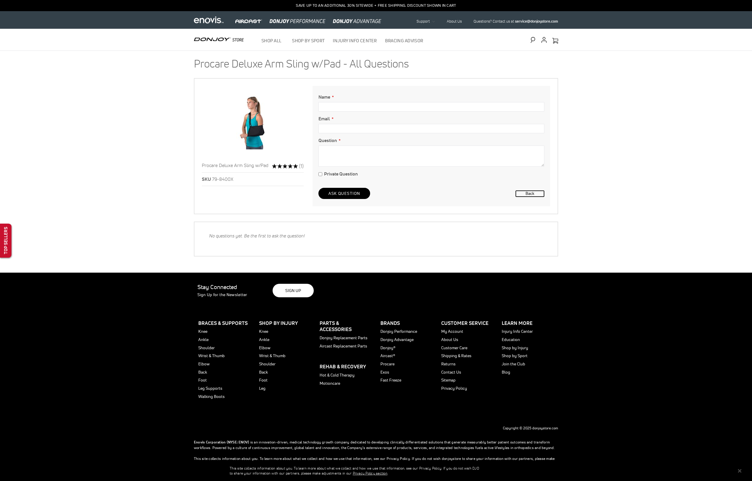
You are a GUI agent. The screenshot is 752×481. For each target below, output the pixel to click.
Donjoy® (387, 347)
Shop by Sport (515, 355)
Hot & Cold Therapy (337, 375)
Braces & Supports (223, 323)
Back (530, 193)
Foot (202, 380)
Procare (387, 364)
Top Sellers (6, 240)
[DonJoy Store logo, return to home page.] (219, 39)
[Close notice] (739, 471)
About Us (454, 21)
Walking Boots (211, 396)
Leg (262, 388)
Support (423, 21)
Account (544, 40)
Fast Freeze (390, 380)
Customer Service (465, 323)
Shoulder (206, 347)
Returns (448, 364)
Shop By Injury (278, 323)
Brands (390, 323)
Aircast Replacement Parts (343, 346)
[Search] (534, 40)
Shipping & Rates (456, 355)
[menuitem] (272, 41)
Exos (384, 372)
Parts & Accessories (336, 326)
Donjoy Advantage (397, 339)
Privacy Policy (454, 388)
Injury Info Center (517, 331)
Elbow (204, 364)
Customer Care (454, 347)
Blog (506, 372)
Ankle (203, 339)
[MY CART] (555, 41)
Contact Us (451, 372)
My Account (452, 331)
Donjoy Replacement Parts (343, 337)
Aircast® (387, 355)
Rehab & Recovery (343, 366)
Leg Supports (210, 388)
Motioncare (330, 383)
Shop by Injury (515, 347)
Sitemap (448, 380)
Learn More (517, 323)
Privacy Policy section (370, 473)
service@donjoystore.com (536, 21)
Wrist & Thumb (211, 355)
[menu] (342, 41)
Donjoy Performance (398, 331)
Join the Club (513, 364)
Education (511, 339)
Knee (202, 331)
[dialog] (376, 470)
